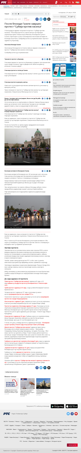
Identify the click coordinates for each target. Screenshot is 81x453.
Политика (6, 6)
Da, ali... (55, 83)
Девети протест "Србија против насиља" (17, 327)
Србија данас (23, 6)
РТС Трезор (69, 433)
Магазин (22, 2)
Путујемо (43, 429)
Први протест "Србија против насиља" (17, 281)
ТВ (27, 2)
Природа (21, 430)
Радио (30, 2)
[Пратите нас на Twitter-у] (68, 413)
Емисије (36, 2)
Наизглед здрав (58, 430)
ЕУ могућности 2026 (44, 7)
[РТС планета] (56, 2)
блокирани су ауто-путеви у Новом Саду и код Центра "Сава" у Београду (27, 323)
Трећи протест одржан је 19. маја (15, 288)
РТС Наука (31, 433)
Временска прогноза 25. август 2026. (59, 43)
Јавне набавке (40, 441)
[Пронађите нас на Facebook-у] (72, 413)
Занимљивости (22, 429)
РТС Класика (54, 433)
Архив (52, 438)
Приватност (6, 450)
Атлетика (48, 425)
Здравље (59, 429)
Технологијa (36, 429)
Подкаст (35, 7)
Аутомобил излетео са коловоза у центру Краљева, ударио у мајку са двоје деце (60, 37)
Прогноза (56, 16)
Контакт (25, 441)
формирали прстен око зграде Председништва (27, 298)
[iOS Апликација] (64, 70)
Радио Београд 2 (25, 437)
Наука (72, 429)
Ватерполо (42, 425)
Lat (61, 2)
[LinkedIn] (45, 19)
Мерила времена (53, 6)
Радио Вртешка (36, 438)
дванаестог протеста (23, 352)
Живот (14, 429)
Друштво (36, 6)
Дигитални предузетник (32, 430)
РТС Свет (24, 433)
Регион (12, 6)
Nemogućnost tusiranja (59, 98)
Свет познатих (52, 429)
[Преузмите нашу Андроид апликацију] (57, 406)
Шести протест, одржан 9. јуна (14, 301)
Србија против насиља (11, 372)
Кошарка (17, 425)
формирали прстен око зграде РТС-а (21, 294)
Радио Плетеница (55, 437)
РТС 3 (18, 433)
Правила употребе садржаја (24, 450)
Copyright (13, 450)
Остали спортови (64, 425)
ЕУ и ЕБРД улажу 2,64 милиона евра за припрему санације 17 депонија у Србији (60, 51)
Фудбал (12, 425)
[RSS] (73, 2)
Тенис (23, 425)
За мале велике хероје (46, 430)
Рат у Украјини (63, 6)
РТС (41, 2)
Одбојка (29, 425)
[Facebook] (37, 19)
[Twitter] (41, 19)
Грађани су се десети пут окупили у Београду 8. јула (21, 341)
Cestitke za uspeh (57, 105)
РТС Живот (46, 433)
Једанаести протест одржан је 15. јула (17, 348)
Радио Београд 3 (35, 437)
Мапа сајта (72, 445)
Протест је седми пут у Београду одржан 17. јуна (20, 306)
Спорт (14, 2)
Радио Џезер (45, 438)
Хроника (30, 6)
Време (70, 6)
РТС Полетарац (43, 434)
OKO (18, 2)
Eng (66, 2)
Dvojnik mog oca (57, 90)
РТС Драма (39, 433)
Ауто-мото (55, 425)
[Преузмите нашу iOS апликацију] (72, 406)
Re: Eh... (55, 112)
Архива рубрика (27, 7)
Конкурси (48, 441)
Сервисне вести (8, 7)
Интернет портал (56, 441)
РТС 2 (13, 433)
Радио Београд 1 (14, 437)
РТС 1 (9, 433)
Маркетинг (32, 441)
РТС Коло (62, 433)
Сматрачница (18, 7)
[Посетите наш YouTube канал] (76, 413)
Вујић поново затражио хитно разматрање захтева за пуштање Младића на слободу (60, 30)
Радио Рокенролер (67, 437)
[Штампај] (48, 19)
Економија (44, 6)
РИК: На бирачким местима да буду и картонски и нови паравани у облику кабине (60, 58)
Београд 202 (45, 437)
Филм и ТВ (66, 429)
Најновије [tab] (55, 21)
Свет (17, 6)
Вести (9, 2)
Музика (30, 429)
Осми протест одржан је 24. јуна (15, 316)
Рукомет (35, 425)
